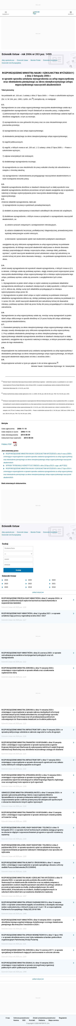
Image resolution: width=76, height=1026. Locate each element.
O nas (8, 1018)
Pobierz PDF (6, 444)
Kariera (16, 1020)
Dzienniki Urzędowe (50, 60)
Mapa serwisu (54, 1020)
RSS (23, 1020)
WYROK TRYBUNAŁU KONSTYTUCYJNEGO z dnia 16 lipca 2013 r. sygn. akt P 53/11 (36, 465)
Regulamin (63, 1018)
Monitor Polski (36, 60)
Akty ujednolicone (8, 60)
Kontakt (32, 1020)
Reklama (42, 1020)
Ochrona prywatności (21, 1018)
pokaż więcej (37, 979)
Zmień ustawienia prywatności (44, 1018)
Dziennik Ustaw (22, 60)
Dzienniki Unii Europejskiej (11, 63)
